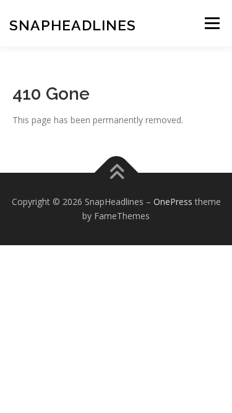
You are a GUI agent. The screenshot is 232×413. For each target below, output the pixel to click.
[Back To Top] (116, 172)
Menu (212, 23)
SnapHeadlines (72, 25)
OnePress (172, 201)
